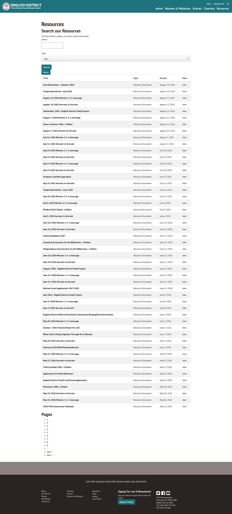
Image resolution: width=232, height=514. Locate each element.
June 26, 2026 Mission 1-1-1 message (61, 222)
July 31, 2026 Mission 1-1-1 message (60, 137)
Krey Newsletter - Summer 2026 (58, 84)
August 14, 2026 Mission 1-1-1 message (62, 98)
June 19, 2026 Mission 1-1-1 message (61, 255)
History (44, 496)
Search (44, 39)
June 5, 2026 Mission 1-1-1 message (60, 301)
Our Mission (45, 494)
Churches (209, 8)
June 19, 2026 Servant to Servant (59, 262)
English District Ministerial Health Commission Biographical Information (78, 314)
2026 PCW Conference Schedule (58, 406)
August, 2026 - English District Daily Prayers (64, 268)
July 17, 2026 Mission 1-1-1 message (60, 163)
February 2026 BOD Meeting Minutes (61, 347)
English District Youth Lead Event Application (65, 380)
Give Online (97, 499)
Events (95, 496)
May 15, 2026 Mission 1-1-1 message (61, 400)
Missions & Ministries (177, 8)
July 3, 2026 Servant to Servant (58, 216)
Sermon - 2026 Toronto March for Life (61, 327)
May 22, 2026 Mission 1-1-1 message (61, 354)
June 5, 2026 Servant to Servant (58, 308)
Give (209, 3)
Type (43, 53)
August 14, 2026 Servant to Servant (60, 104)
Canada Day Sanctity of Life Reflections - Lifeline (66, 242)
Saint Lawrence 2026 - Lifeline (58, 124)
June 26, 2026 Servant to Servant (59, 229)
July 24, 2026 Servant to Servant (58, 157)
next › (49, 451)
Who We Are (45, 499)
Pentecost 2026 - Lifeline (55, 386)
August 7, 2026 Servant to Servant (59, 130)
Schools (197, 8)
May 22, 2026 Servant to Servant (59, 360)
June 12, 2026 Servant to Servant (59, 281)
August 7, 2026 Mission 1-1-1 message (61, 117)
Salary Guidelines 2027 (54, 235)
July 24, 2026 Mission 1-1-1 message (60, 150)
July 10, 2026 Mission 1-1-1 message (60, 196)
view (184, 84)
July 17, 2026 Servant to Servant (58, 170)
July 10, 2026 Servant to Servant (58, 183)
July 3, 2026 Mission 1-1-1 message (60, 203)
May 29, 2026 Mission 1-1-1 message (61, 321)
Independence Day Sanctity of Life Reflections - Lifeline (70, 249)
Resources (223, 8)
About (159, 8)
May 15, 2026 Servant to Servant (59, 393)
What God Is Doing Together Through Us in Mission (67, 334)
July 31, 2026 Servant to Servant (58, 144)
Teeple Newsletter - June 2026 (58, 189)
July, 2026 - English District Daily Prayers (62, 295)
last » (49, 455)
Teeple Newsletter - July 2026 (57, 91)
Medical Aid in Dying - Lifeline (57, 209)
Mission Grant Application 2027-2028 (61, 288)
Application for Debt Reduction (58, 373)
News (95, 494)
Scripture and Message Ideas (57, 176)
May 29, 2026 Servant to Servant (59, 340)
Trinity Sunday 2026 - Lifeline (57, 367)
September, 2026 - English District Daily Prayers (66, 111)
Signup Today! (126, 502)
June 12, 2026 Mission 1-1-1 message (61, 275)
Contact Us (219, 3)
